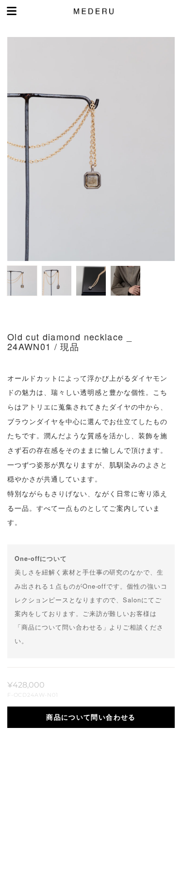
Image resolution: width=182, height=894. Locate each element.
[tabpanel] (91, 149)
